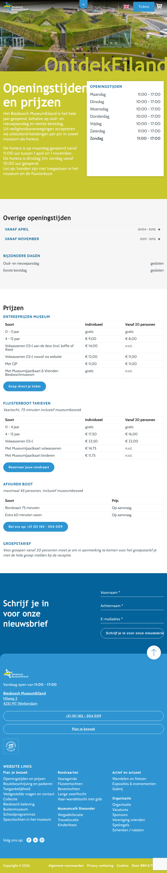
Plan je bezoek (83, 729)
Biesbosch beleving (19, 804)
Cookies (123, 866)
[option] (127, 6)
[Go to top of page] (154, 652)
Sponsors (120, 815)
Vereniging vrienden (128, 820)
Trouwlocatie (68, 820)
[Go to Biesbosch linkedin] (35, 841)
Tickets (143, 7)
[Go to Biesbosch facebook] (28, 841)
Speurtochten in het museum (27, 819)
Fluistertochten (70, 784)
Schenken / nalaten (128, 830)
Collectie (10, 799)
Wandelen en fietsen (129, 778)
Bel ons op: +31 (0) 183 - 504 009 (36, 527)
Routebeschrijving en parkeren (28, 784)
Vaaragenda (67, 778)
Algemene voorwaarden (66, 866)
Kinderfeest (67, 825)
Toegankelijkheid (16, 789)
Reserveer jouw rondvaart (29, 467)
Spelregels (120, 825)
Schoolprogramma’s (19, 814)
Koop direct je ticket (25, 386)
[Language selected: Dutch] (127, 7)
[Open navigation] (83, 4)
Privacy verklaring (100, 866)
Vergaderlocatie (70, 815)
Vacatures (120, 809)
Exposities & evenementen (134, 784)
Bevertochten (69, 789)
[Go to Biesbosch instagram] (42, 841)
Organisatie (121, 804)
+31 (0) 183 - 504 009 (83, 716)
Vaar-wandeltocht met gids (80, 799)
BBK (143, 866)
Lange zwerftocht (72, 794)
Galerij (117, 789)
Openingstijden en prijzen (24, 778)
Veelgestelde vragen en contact (28, 794)
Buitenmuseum (15, 809)
